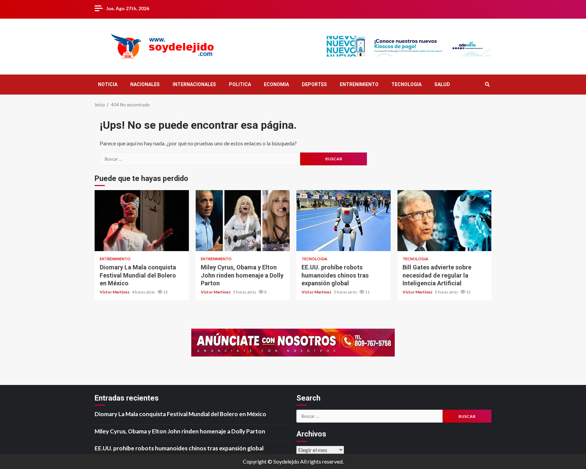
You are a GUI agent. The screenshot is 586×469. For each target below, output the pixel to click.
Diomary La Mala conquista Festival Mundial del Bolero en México (142, 220)
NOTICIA (107, 84)
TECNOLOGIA (406, 84)
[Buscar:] (200, 158)
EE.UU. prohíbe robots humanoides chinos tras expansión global (343, 220)
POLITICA (240, 84)
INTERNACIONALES (194, 84)
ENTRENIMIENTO (359, 84)
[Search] (487, 84)
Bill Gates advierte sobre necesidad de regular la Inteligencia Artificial (444, 220)
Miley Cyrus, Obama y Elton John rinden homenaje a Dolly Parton (243, 220)
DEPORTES (314, 84)
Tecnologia (314, 259)
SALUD (442, 84)
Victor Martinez (115, 291)
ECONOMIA (276, 84)
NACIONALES (145, 84)
